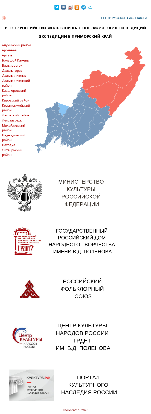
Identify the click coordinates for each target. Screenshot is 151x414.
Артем (7, 55)
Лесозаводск (12, 120)
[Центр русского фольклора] (4, 18)
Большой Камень (15, 60)
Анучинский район (16, 45)
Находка (8, 145)
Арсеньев (9, 50)
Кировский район (15, 100)
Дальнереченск (14, 75)
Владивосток (12, 65)
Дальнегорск (12, 70)
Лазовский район (15, 115)
